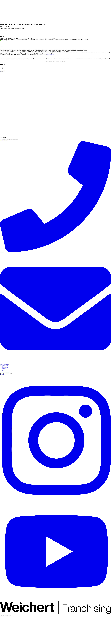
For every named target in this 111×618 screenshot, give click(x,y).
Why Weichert (4, 366)
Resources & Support (5, 367)
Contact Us (3, 369)
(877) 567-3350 (2, 374)
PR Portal (3, 370)
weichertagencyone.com (50, 54)
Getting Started (4, 368)
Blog (0, 22)
